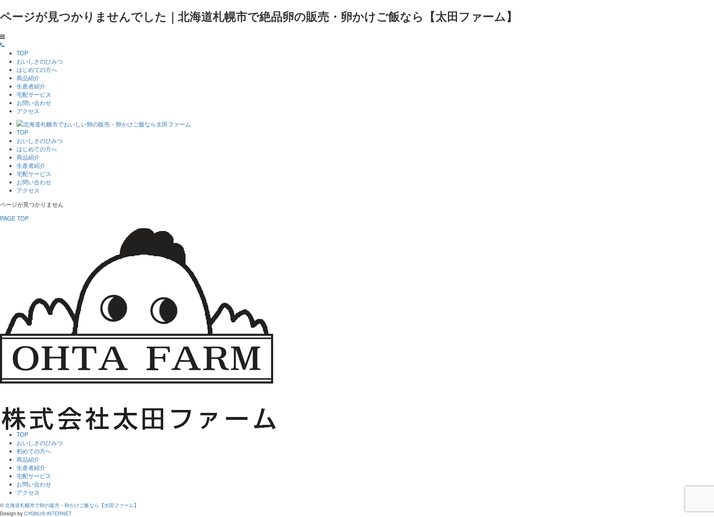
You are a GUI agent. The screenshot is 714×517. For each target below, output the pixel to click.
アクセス (28, 111)
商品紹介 (28, 78)
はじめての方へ (37, 69)
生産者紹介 (31, 86)
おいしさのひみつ (40, 61)
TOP (22, 53)
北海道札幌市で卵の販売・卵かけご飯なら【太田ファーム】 (72, 504)
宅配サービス (34, 94)
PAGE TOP (14, 218)
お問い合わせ (34, 102)
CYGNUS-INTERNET (47, 513)
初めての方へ (34, 451)
